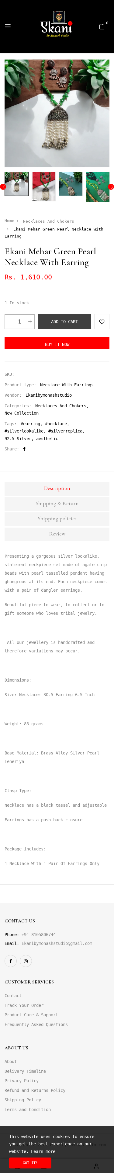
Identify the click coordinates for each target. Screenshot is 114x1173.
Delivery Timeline (25, 1071)
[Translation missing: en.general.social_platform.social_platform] (11, 961)
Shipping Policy (23, 1099)
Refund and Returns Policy (35, 1090)
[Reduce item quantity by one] (9, 322)
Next (111, 187)
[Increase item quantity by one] (30, 322)
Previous (3, 187)
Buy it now (57, 344)
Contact (13, 995)
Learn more (43, 1151)
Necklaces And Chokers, (62, 405)
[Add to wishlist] (101, 321)
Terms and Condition (28, 1109)
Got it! (30, 1163)
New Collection (22, 413)
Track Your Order (24, 1005)
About (11, 1061)
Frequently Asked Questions (36, 1024)
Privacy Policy (22, 1080)
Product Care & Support (31, 1014)
